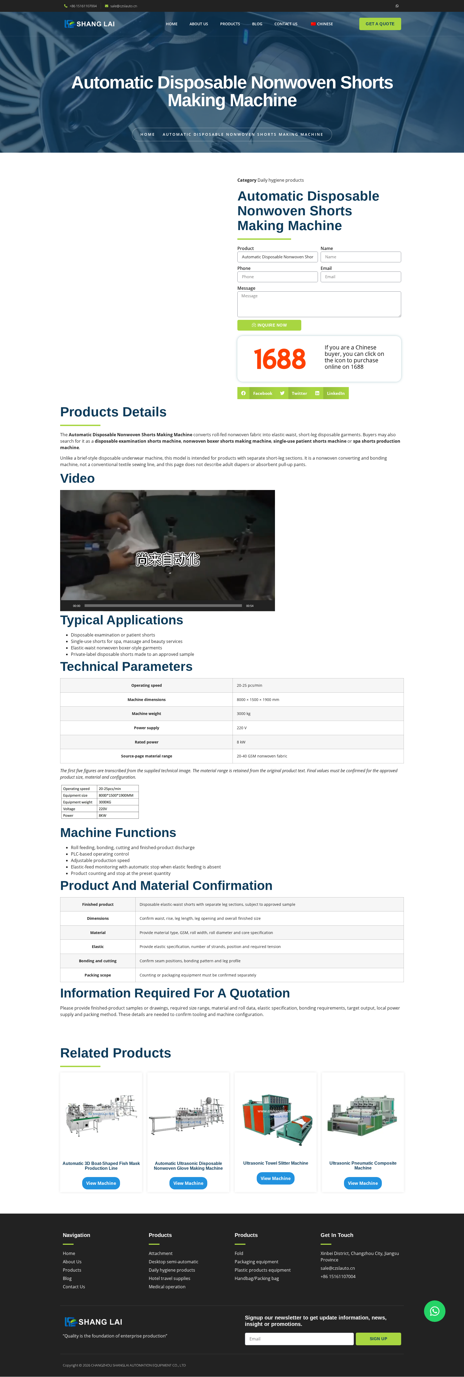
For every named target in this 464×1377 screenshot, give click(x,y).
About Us (199, 23)
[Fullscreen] (268, 605)
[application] (167, 550)
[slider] (163, 605)
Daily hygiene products (281, 180)
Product (245, 248)
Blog (257, 23)
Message (246, 288)
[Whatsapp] (397, 6)
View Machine (101, 1183)
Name (327, 248)
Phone (244, 268)
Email (326, 268)
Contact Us (286, 23)
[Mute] (259, 605)
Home (171, 23)
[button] (256, 393)
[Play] (67, 605)
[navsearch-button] (346, 23)
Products (230, 23)
